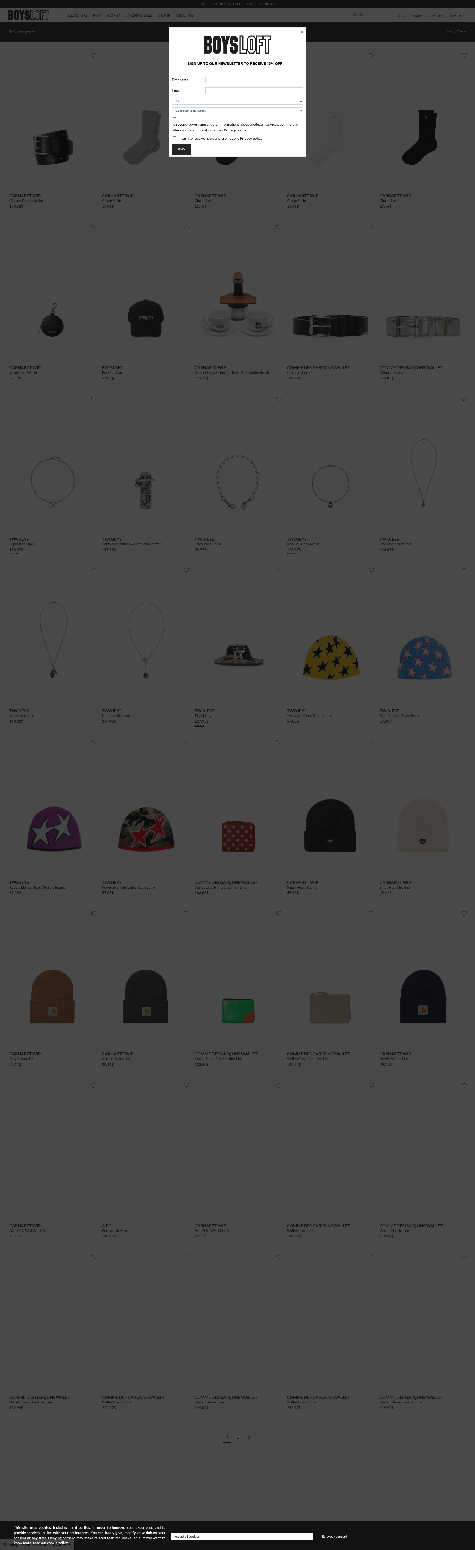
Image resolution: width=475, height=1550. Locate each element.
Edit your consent (334, 1536)
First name (180, 80)
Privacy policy (235, 130)
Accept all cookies (187, 1536)
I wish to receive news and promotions (221, 138)
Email (176, 91)
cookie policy (57, 1543)
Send (181, 149)
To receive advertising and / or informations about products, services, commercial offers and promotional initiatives (235, 127)
